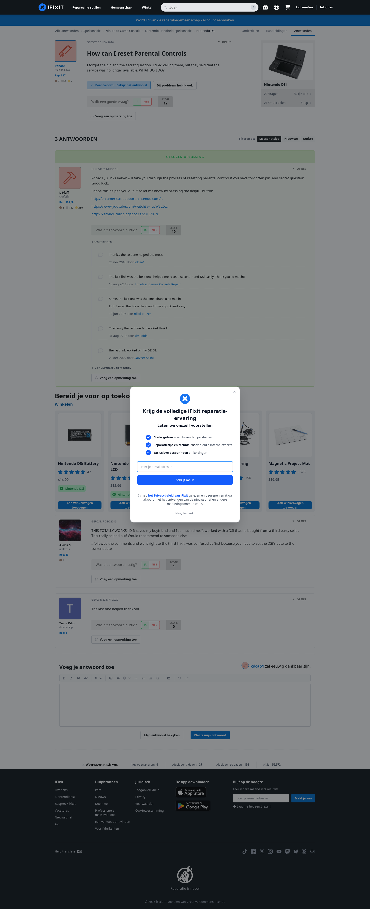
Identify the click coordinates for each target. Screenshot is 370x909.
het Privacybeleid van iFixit (168, 495)
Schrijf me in (185, 480)
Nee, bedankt (185, 513)
